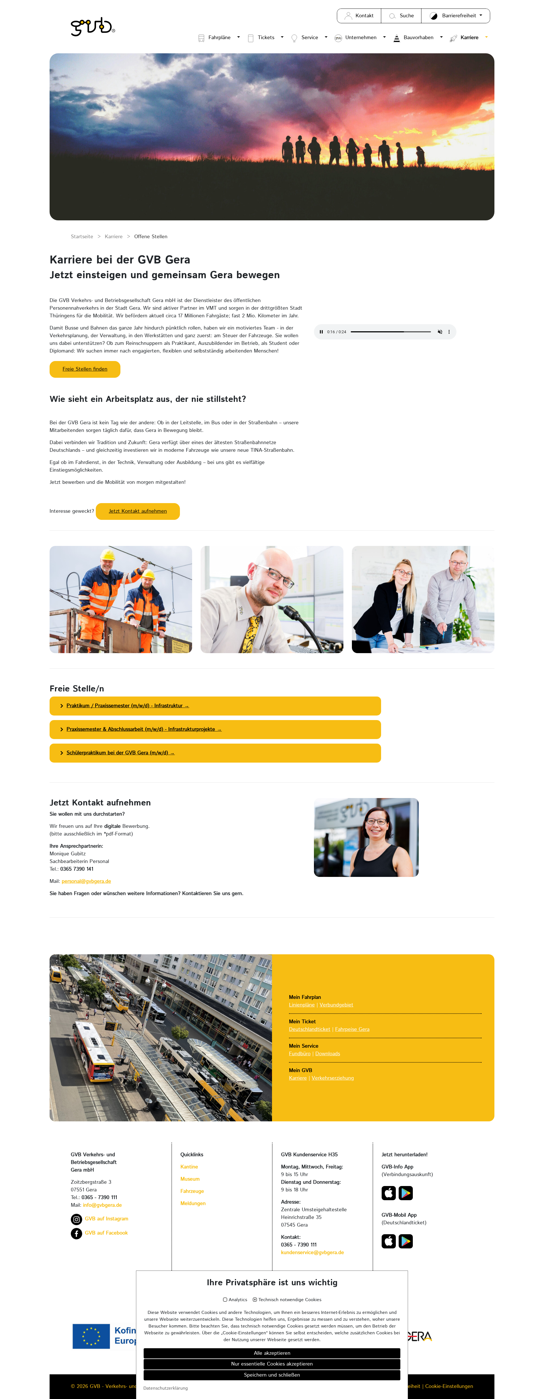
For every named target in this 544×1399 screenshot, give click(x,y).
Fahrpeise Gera (352, 1029)
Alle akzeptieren (272, 1353)
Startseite (82, 236)
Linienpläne (302, 1005)
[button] (237, 38)
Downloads (327, 1054)
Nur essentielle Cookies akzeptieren (272, 1364)
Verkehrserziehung (333, 1078)
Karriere (470, 37)
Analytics (238, 1300)
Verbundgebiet (336, 1005)
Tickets (266, 37)
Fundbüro (300, 1054)
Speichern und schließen (272, 1375)
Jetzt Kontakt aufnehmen (138, 511)
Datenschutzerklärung (165, 1388)
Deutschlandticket (309, 1029)
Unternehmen (361, 37)
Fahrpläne (220, 37)
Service (309, 37)
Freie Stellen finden (85, 369)
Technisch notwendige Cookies (289, 1300)
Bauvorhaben (419, 37)
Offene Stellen (150, 236)
